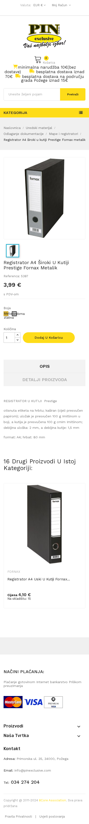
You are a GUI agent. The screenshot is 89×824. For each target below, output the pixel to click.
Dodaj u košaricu (49, 337)
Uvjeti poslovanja (52, 816)
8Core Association (52, 800)
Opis (45, 366)
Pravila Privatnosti (18, 816)
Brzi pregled (78, 495)
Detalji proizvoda (44, 379)
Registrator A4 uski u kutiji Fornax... (38, 579)
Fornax (13, 571)
